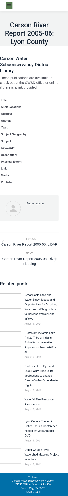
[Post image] (10, 301)
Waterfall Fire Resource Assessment (39, 402)
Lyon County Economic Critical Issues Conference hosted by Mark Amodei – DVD (41, 428)
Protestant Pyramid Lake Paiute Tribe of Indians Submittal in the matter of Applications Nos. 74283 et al (41, 342)
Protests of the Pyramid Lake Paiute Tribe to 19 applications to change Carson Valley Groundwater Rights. (42, 375)
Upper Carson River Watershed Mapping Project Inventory (42, 454)
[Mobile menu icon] (9, 5)
